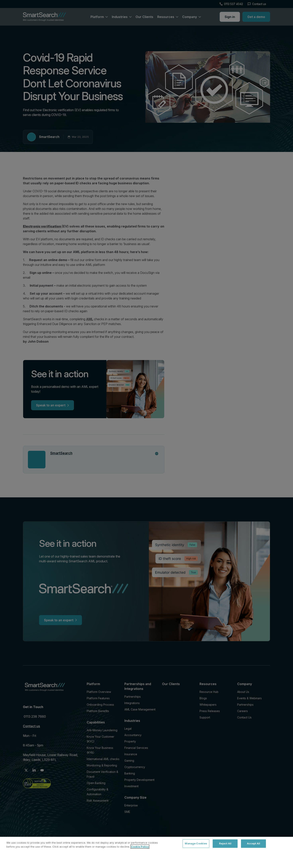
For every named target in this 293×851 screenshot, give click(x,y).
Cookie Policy (140, 846)
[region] (146, 844)
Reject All (225, 843)
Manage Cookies (196, 843)
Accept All (253, 843)
